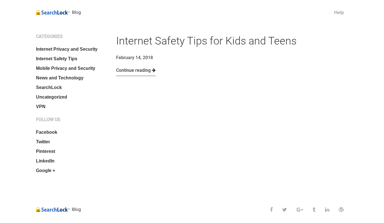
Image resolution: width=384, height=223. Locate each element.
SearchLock (49, 87)
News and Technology (59, 77)
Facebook (46, 132)
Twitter (43, 141)
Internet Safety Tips (56, 58)
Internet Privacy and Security (67, 49)
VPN (41, 106)
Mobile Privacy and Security (65, 68)
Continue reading (134, 70)
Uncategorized (51, 97)
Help (339, 12)
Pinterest (45, 151)
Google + (45, 170)
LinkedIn (45, 161)
